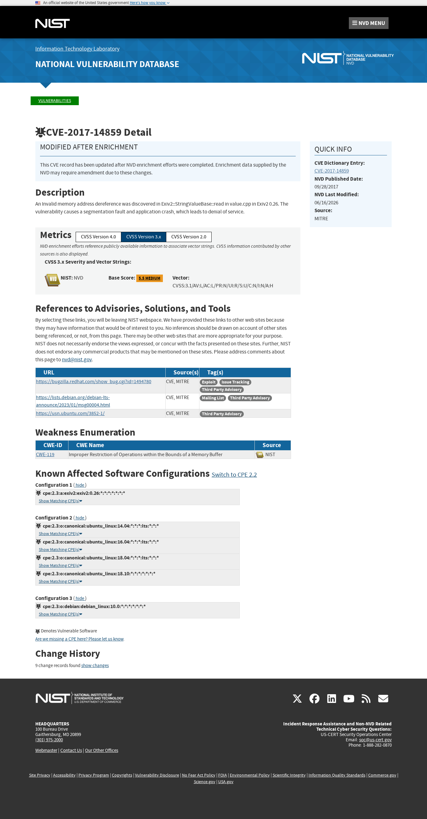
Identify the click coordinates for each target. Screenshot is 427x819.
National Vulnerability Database (107, 64)
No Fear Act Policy (198, 775)
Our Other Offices (101, 750)
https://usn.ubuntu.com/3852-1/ (70, 413)
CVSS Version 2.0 (188, 237)
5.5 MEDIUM (149, 278)
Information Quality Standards (337, 775)
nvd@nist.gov (77, 359)
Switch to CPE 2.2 (234, 475)
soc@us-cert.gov (375, 740)
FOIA (222, 775)
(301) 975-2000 (49, 740)
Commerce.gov (382, 775)
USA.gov (226, 782)
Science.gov (204, 782)
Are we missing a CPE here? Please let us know (79, 639)
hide (80, 485)
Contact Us (71, 750)
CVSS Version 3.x (143, 237)
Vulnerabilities (54, 101)
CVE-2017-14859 (331, 171)
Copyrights (122, 775)
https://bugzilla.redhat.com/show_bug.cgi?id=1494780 (93, 381)
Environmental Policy (250, 775)
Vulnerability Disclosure (157, 775)
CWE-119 (45, 454)
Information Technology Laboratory (77, 48)
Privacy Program (93, 775)
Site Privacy (39, 775)
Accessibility (64, 775)
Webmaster (46, 750)
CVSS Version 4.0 (98, 237)
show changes (95, 666)
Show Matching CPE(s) (59, 501)
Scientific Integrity (289, 775)
